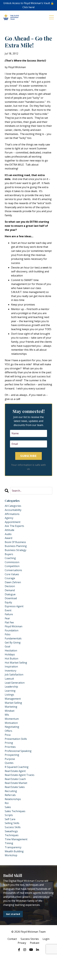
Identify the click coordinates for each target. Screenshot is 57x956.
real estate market (16, 783)
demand (10, 590)
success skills (13, 827)
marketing (11, 706)
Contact (12, 939)
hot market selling (16, 662)
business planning (16, 546)
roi (7, 803)
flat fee (9, 622)
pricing (9, 742)
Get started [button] (13, 914)
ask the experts (14, 526)
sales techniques (15, 811)
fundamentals (13, 638)
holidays (10, 654)
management (13, 698)
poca (7, 734)
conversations (13, 570)
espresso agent (14, 606)
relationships (13, 799)
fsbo (7, 634)
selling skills (12, 823)
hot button (11, 658)
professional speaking (18, 751)
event (8, 610)
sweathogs (11, 831)
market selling (13, 702)
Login (46, 939)
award (8, 538)
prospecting (12, 755)
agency (9, 518)
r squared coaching (16, 767)
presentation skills (16, 739)
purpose (10, 759)
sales (8, 807)
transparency (13, 847)
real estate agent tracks (19, 775)
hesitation (11, 650)
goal (7, 646)
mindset (9, 710)
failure (9, 614)
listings (9, 694)
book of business (15, 542)
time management (16, 839)
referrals (10, 795)
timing (9, 843)
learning (10, 690)
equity (8, 602)
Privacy (22, 943)
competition (12, 566)
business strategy (15, 550)
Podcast (34, 943)
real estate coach (15, 779)
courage (10, 578)
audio (8, 534)
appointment (12, 522)
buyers (9, 554)
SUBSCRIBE (28, 456)
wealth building (14, 851)
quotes (9, 763)
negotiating (12, 726)
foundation (11, 630)
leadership (11, 686)
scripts (9, 815)
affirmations (12, 514)
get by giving (13, 642)
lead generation (15, 682)
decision (10, 586)
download (11, 598)
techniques (12, 835)
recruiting (11, 791)
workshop (11, 855)
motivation (11, 723)
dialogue (10, 594)
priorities (10, 747)
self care (10, 819)
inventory (10, 670)
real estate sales (15, 787)
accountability (13, 510)
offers (8, 731)
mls (7, 714)
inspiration (11, 666)
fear (7, 618)
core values (12, 574)
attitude (9, 530)
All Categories (13, 506)
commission (12, 562)
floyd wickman (13, 626)
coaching (10, 558)
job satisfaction (14, 674)
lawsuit (9, 678)
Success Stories (30, 939)
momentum (12, 718)
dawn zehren (13, 582)
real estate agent (15, 771)
